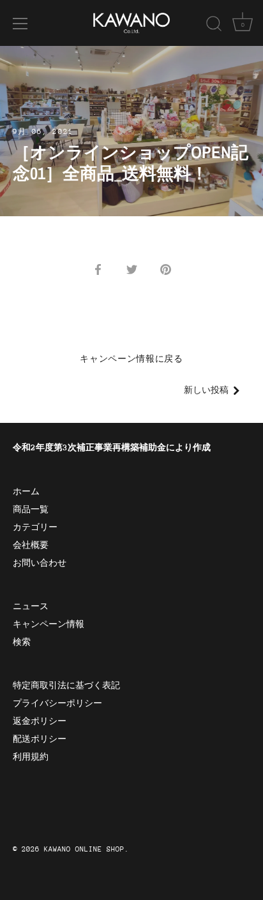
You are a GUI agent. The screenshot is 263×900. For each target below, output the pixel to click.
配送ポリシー (39, 739)
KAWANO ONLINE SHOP (84, 849)
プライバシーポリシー (57, 703)
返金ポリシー (39, 721)
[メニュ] (20, 24)
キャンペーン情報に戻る (131, 359)
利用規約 (31, 757)
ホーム (26, 491)
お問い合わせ (39, 563)
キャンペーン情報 (48, 624)
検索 (22, 642)
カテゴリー (35, 527)
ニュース (31, 606)
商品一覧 (31, 509)
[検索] (214, 25)
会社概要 (31, 545)
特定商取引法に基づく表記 (66, 685)
